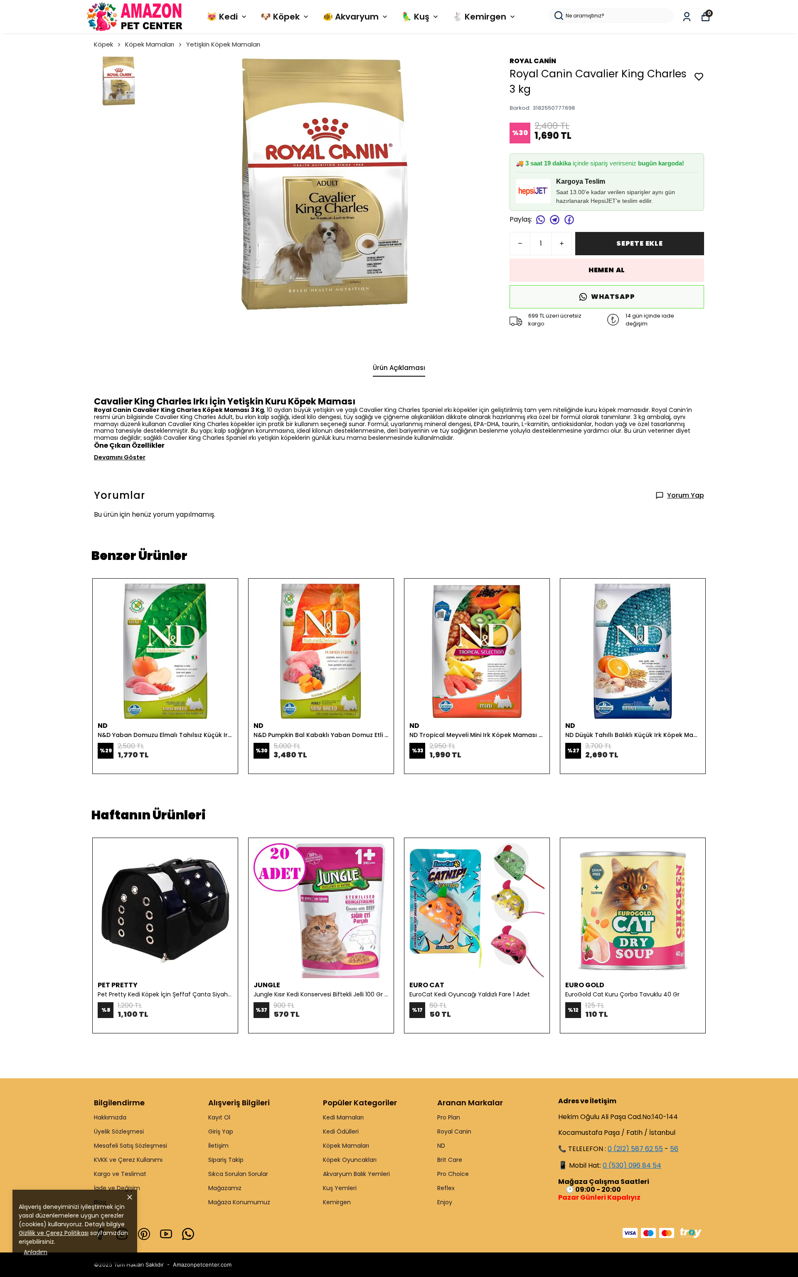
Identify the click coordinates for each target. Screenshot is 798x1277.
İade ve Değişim (117, 1188)
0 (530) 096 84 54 (632, 1165)
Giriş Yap (220, 1131)
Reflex (446, 1188)
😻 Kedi (222, 16)
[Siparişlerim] (687, 17)
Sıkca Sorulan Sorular (238, 1174)
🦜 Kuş (415, 16)
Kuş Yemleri (340, 1188)
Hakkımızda (110, 1117)
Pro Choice (453, 1174)
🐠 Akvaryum (351, 16)
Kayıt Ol (219, 1117)
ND (441, 1145)
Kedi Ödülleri (341, 1131)
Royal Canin (454, 1131)
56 (674, 1149)
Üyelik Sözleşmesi (119, 1131)
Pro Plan (448, 1117)
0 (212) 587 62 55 (635, 1149)
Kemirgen (337, 1202)
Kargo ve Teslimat (120, 1174)
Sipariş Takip (226, 1160)
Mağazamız (224, 1188)
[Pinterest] (144, 1234)
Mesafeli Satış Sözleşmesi (130, 1145)
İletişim (218, 1145)
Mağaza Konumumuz (239, 1202)
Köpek (103, 44)
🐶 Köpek (280, 16)
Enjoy (444, 1202)
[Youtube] (166, 1234)
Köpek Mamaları (149, 44)
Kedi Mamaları (343, 1117)
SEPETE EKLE (639, 243)
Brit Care (449, 1160)
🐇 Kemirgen (479, 16)
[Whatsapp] (188, 1234)
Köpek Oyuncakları (350, 1160)
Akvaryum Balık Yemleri (356, 1174)
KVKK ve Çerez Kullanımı (128, 1160)
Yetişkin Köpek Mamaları (223, 44)
